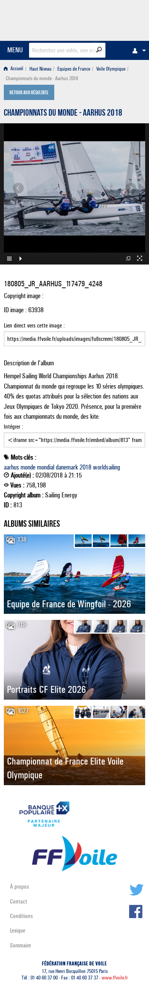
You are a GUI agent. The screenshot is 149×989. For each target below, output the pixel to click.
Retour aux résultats (29, 93)
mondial (45, 467)
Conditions (21, 916)
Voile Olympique (110, 69)
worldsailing (106, 467)
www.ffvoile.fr (115, 977)
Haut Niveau (40, 69)
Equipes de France (73, 69)
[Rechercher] (99, 49)
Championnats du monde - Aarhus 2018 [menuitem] (42, 78)
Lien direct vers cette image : (34, 325)
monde (28, 467)
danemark (67, 467)
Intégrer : (13, 426)
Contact (18, 901)
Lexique (17, 930)
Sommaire (20, 945)
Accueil (16, 69)
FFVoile (109, 19)
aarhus (11, 467)
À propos (19, 886)
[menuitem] (137, 50)
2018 (85, 467)
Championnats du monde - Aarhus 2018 (63, 113)
